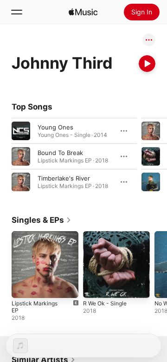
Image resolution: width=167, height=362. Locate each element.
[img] (83, 12)
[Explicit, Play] (150, 131)
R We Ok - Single (105, 303)
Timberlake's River (64, 178)
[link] (41, 220)
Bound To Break (60, 152)
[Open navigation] (16, 12)
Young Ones (55, 127)
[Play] (147, 63)
